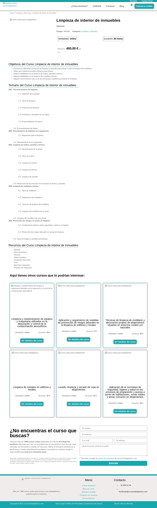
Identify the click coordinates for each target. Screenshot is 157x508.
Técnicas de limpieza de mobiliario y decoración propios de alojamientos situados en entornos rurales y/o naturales (125, 324)
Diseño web (118, 504)
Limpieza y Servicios (23, 13)
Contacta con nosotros (88, 495)
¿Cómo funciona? (79, 6)
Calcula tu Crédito (89, 492)
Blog (122, 6)
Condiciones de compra (93, 504)
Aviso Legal (60, 504)
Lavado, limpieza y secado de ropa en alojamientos (78, 388)
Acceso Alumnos (88, 498)
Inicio (12, 13)
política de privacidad (106, 459)
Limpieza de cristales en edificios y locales (32, 388)
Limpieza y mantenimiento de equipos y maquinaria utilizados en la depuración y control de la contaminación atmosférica (31, 323)
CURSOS (97, 6)
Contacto (110, 6)
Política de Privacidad (74, 504)
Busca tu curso (88, 489)
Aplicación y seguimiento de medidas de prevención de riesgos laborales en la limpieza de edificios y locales (78, 322)
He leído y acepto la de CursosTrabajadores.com (109, 459)
